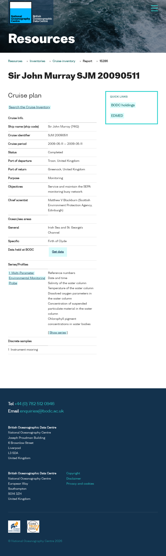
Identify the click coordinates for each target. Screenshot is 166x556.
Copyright (73, 473)
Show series (58, 332)
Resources (15, 61)
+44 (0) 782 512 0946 (34, 404)
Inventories (37, 61)
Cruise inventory (64, 61)
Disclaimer (73, 478)
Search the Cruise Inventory (29, 107)
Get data (58, 251)
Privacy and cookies (80, 483)
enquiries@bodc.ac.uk (42, 411)
